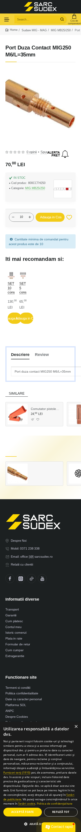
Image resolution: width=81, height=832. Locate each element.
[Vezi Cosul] (74, 19)
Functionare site (21, 677)
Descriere (20, 354)
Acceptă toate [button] (22, 812)
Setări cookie (26, 803)
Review (42, 354)
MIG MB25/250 (61, 30)
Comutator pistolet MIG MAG (45, 409)
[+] (30, 217)
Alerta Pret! (58, 154)
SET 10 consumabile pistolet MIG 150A (11, 288)
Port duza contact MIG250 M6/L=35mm (45, 468)
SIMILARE (17, 393)
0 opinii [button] (32, 152)
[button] (50, 217)
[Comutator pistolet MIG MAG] (17, 414)
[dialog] (40, 777)
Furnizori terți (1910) (17, 772)
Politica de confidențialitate (55, 803)
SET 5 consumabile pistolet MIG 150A (23, 288)
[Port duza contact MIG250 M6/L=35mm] (17, 473)
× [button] (76, 726)
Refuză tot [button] (61, 812)
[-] (13, 217)
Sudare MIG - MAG (34, 30)
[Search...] (62, 19)
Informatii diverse (22, 599)
